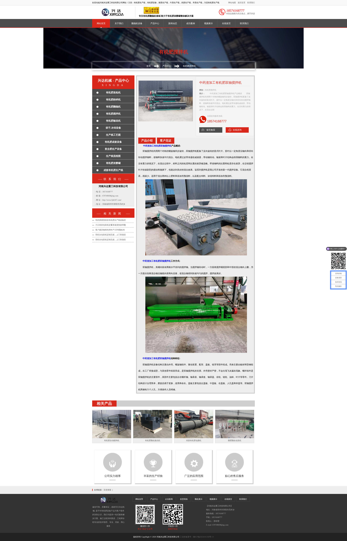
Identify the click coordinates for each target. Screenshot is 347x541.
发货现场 (184, 499)
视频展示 (208, 23)
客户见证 (165, 140)
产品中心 (154, 23)
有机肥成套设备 (113, 142)
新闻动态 (172, 23)
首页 (148, 66)
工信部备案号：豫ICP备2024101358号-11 (197, 537)
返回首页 (241, 3)
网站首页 (101, 23)
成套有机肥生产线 (113, 170)
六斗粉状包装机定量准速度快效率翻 (110, 225)
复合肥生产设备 (113, 149)
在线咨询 (237, 130)
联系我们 (251, 3)
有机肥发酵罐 (113, 163)
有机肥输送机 (113, 120)
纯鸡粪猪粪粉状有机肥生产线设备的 (110, 220)
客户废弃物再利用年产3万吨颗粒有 (110, 230)
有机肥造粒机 (113, 92)
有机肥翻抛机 (113, 106)
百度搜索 (107, 490)
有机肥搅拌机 (113, 113)
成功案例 (190, 23)
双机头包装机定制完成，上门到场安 (110, 235)
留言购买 (210, 130)
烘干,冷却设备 (113, 127)
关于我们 (119, 23)
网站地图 (232, 3)
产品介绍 (147, 140)
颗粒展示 (198, 499)
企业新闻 (169, 499)
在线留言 (226, 23)
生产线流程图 (113, 156)
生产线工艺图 (113, 134)
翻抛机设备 (136, 23)
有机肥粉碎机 (113, 99)
